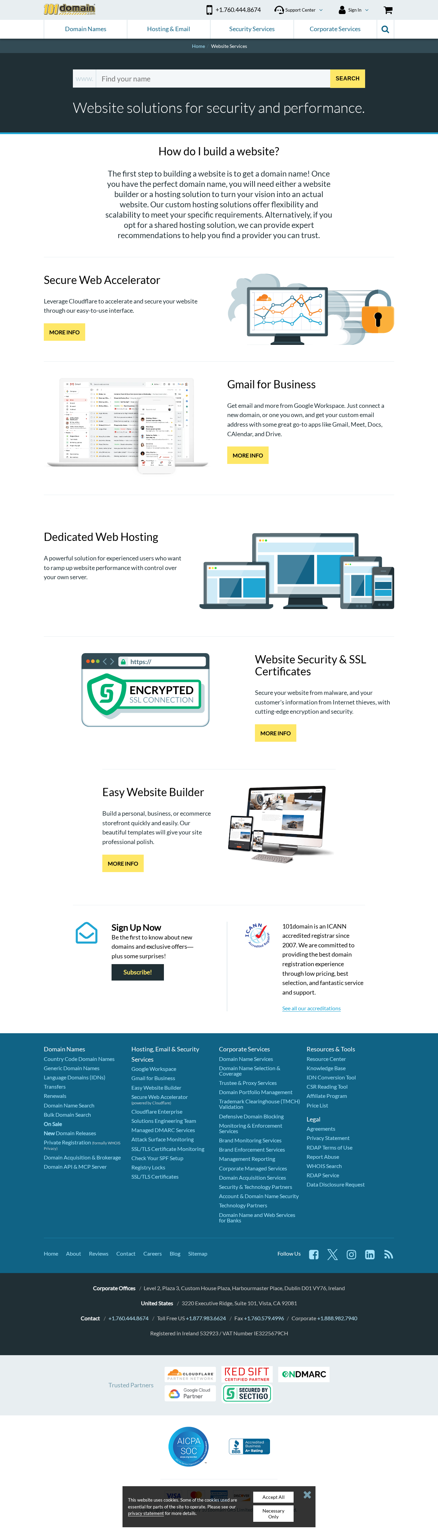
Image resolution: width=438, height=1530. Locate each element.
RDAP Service (323, 1175)
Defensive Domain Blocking (251, 1116)
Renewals (55, 1095)
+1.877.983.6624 (206, 1318)
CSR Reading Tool (327, 1086)
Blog (175, 1253)
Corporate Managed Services (253, 1168)
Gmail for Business (153, 1078)
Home (51, 1253)
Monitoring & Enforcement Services (250, 1128)
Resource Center (326, 1058)
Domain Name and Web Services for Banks (257, 1217)
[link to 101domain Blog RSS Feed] (388, 1258)
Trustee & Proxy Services (248, 1082)
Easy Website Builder (156, 1087)
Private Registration (67, 1142)
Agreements (321, 1128)
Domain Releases (70, 1133)
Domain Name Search (69, 1105)
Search (348, 78)
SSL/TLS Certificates (155, 1176)
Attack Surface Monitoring (162, 1139)
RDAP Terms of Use (329, 1147)
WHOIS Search (324, 1166)
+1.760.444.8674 (128, 1318)
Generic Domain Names (72, 1068)
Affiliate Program (327, 1095)
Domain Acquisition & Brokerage (82, 1157)
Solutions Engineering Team (163, 1120)
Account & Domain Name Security (259, 1196)
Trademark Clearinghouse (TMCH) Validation (259, 1104)
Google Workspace (153, 1068)
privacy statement (146, 1513)
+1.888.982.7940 (337, 1318)
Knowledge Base (326, 1068)
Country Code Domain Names (79, 1058)
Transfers (55, 1086)
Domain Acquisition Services (252, 1177)
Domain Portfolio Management (256, 1092)
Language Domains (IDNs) (74, 1077)
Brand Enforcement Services (252, 1149)
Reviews (98, 1253)
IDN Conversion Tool (331, 1077)
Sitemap (197, 1253)
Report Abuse (323, 1156)
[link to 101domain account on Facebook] (313, 1258)
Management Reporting (247, 1158)
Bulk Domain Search (67, 1114)
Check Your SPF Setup (157, 1158)
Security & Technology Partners (255, 1186)
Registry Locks (148, 1167)
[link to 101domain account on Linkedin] (369, 1258)
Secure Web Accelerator (159, 1096)
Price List (317, 1105)
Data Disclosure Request (336, 1184)
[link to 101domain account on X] (332, 1258)
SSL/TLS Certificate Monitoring (167, 1148)
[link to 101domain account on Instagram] (351, 1258)
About (73, 1253)
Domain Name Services (246, 1058)
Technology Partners (243, 1205)
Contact (126, 1253)
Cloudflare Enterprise (156, 1111)
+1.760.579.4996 (264, 1318)
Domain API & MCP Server (75, 1166)
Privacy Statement (328, 1137)
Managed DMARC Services (163, 1130)
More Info (64, 332)
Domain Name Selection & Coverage (249, 1071)
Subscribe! (138, 972)
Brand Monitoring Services (250, 1140)
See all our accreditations (311, 1008)
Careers (152, 1253)
